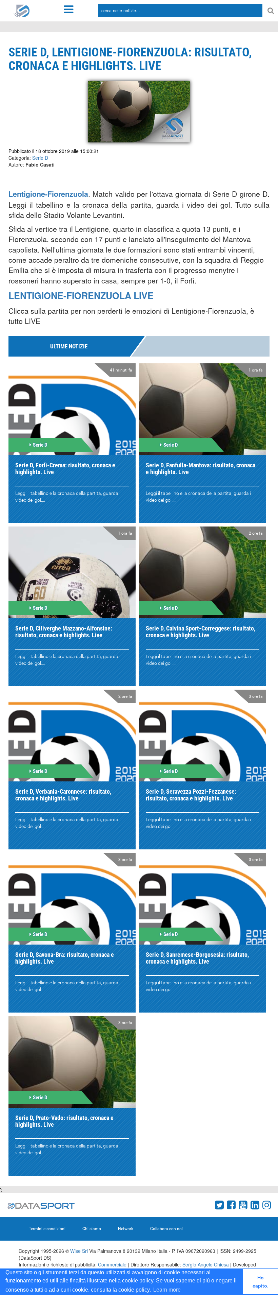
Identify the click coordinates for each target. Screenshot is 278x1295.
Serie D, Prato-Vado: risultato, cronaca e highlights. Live (64, 1121)
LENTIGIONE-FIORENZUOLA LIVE (81, 295)
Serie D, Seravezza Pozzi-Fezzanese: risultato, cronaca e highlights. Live (191, 795)
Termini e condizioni (47, 1228)
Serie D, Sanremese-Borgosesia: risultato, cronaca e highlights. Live (197, 958)
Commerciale (112, 1264)
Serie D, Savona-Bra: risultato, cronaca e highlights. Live (64, 958)
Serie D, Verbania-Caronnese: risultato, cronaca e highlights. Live (63, 795)
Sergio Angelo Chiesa (205, 1264)
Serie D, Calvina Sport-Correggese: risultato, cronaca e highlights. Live (200, 632)
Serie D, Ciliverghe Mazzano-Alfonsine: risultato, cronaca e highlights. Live (63, 632)
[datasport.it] (21, 10)
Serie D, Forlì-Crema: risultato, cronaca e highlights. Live (65, 469)
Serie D (40, 157)
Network (125, 1228)
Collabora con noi (166, 1228)
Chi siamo (91, 1228)
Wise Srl (79, 1250)
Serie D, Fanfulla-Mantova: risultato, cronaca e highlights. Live (200, 469)
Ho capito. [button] (261, 1282)
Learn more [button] (167, 1290)
